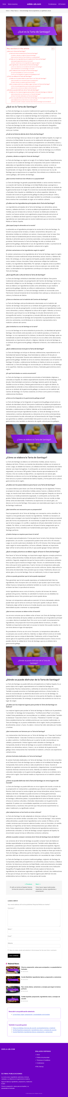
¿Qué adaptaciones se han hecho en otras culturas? (24, 100)
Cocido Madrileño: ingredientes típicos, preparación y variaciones (41, 977)
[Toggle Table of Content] (52, 48)
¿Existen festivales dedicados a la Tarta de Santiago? (24, 96)
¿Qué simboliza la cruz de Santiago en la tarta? (22, 68)
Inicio (4, 4)
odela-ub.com (34, 4)
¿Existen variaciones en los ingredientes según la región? (25, 63)
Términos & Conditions (43, 1060)
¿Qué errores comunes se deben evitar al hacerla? (24, 88)
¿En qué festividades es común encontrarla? (22, 72)
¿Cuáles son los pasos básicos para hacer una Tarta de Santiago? (27, 78)
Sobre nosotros (12, 4)
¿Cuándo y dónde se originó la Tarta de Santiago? (23, 55)
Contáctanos (52, 4)
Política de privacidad (43, 1057)
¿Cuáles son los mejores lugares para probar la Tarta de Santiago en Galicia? (30, 92)
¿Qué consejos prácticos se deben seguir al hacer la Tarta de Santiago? (29, 84)
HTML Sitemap (39, 1066)
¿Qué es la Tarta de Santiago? (16, 51)
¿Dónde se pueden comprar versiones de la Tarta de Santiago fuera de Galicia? (31, 101)
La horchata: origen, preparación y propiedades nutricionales (31, 1014)
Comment (11, 908)
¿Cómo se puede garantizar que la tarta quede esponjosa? (26, 86)
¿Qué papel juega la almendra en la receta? (22, 61)
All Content (61, 4)
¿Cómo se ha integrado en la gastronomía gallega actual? (25, 74)
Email (10, 936)
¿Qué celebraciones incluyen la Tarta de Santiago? (23, 70)
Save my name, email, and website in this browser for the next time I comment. (33, 950)
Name (10, 929)
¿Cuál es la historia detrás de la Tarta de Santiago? (23, 53)
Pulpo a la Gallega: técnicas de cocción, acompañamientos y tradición (34, 1028)
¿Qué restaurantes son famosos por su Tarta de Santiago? (26, 94)
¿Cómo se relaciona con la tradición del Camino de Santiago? (26, 67)
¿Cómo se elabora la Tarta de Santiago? (19, 76)
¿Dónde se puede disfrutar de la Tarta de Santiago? (23, 90)
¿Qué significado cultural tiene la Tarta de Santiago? (24, 65)
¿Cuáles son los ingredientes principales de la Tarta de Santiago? (27, 59)
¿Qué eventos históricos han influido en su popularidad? (25, 57)
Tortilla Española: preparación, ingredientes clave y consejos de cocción (34, 1030)
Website (10, 943)
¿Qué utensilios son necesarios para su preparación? (24, 80)
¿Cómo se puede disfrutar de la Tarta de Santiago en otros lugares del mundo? (31, 98)
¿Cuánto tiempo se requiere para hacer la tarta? (23, 82)
